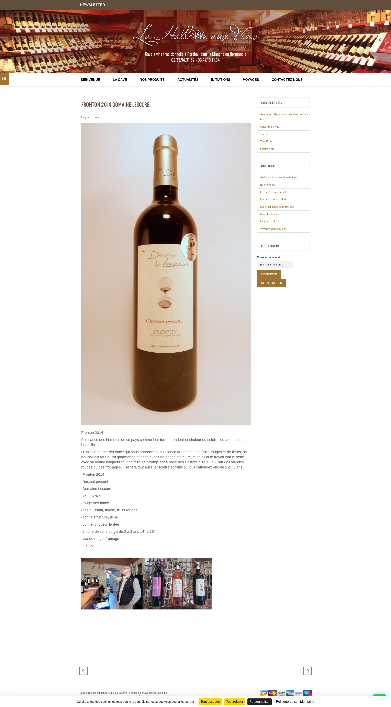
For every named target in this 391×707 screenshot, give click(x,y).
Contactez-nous (287, 79)
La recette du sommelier (274, 192)
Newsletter (92, 5)
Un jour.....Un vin (91, 117)
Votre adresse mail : (269, 257)
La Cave (120, 79)
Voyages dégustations (273, 228)
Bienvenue (90, 79)
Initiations (220, 79)
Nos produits (152, 79)
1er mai (264, 134)
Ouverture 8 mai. (270, 126)
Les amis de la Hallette (273, 199)
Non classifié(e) (269, 214)
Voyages (251, 79)
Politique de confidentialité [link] (295, 701)
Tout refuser (234, 701)
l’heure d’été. (267, 148)
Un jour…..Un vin (270, 221)
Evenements (267, 184)
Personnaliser (259, 701)
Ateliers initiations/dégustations (278, 177)
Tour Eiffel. (266, 141)
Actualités (188, 79)
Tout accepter (210, 701)
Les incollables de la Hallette (277, 206)
